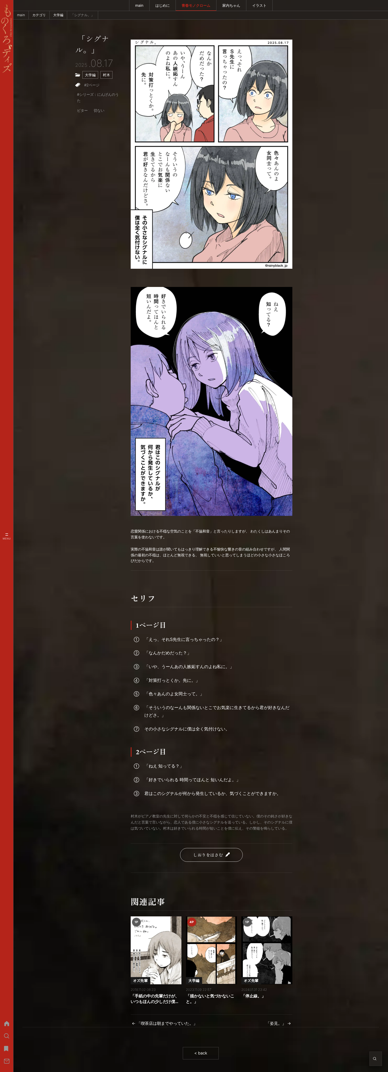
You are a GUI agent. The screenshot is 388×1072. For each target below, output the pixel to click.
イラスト (259, 5)
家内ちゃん (231, 5)
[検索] (7, 1036)
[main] (7, 1023)
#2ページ (91, 85)
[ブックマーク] (7, 1048)
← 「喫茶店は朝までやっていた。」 (164, 1023)
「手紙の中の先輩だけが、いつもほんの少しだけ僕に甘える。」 (155, 999)
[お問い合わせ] (7, 1061)
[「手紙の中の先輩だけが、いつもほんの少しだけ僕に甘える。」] (156, 950)
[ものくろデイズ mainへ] (6, 38)
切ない (99, 110)
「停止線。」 (253, 996)
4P (192, 922)
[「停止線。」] (266, 950)
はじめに (162, 5)
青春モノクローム (196, 5)
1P (136, 922)
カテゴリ (39, 15)
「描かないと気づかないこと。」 (210, 999)
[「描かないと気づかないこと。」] (211, 950)
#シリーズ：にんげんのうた (98, 97)
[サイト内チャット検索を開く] (374, 1058)
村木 (106, 75)
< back (200, 1053)
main (139, 5)
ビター (82, 110)
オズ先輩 (140, 980)
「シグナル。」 (92, 44)
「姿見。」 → (278, 1023)
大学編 (58, 15)
